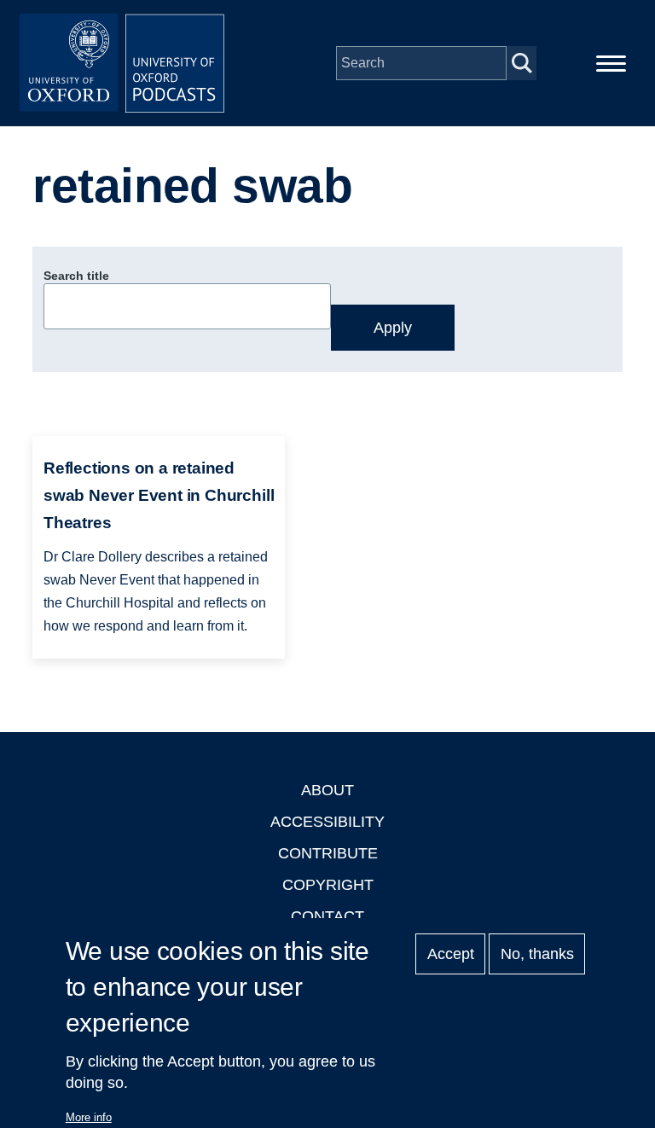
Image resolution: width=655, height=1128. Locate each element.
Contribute (328, 853)
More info (89, 1117)
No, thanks (537, 953)
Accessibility (327, 821)
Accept (450, 953)
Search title (76, 275)
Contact (327, 916)
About (327, 790)
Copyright (328, 884)
